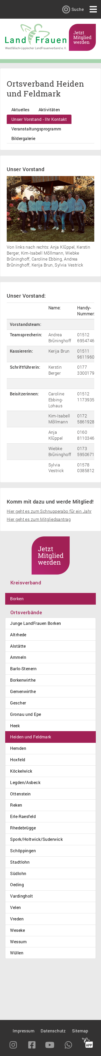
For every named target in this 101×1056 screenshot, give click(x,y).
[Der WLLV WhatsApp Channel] (69, 1045)
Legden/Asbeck (25, 782)
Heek (15, 725)
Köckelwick (21, 771)
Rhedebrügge (23, 827)
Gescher (18, 702)
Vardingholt (21, 896)
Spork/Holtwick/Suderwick (36, 839)
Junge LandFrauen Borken (35, 623)
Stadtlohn (20, 862)
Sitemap (80, 1030)
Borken (17, 598)
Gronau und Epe (25, 714)
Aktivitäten (49, 109)
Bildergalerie (23, 138)
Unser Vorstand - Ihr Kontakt (39, 119)
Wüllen (16, 952)
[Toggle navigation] (93, 9)
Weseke (17, 930)
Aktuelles (20, 109)
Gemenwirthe (23, 691)
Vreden (17, 918)
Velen (15, 907)
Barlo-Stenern (23, 668)
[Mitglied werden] (82, 36)
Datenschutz (53, 1030)
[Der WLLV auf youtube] (50, 1045)
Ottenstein (20, 793)
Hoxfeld (17, 759)
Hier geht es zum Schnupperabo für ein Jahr (49, 511)
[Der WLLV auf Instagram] (14, 1045)
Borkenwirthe (22, 680)
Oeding (17, 884)
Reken (16, 805)
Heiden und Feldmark (30, 736)
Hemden (18, 748)
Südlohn (18, 873)
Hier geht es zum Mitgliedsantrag (39, 519)
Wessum (18, 941)
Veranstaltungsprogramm (36, 128)
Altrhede (18, 634)
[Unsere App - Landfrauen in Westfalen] (87, 1043)
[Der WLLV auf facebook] (32, 1045)
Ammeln (18, 657)
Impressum (23, 1030)
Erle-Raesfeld (23, 816)
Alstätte (18, 646)
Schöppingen (23, 850)
